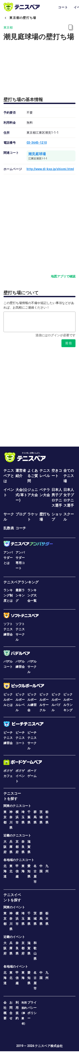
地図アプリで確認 (63, 276)
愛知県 (29, 871)
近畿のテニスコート (17, 835)
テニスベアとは (9, 475)
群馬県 (35, 817)
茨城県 (41, 817)
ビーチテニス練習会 (8, 738)
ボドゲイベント (20, 776)
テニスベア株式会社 (49, 1046)
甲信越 (17, 871)
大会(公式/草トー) (21, 495)
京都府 (17, 847)
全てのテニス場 (68, 475)
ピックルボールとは (8, 700)
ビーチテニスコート (20, 738)
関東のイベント (14, 907)
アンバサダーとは (8, 558)
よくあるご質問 (32, 475)
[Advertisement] (39, 393)
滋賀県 (29, 847)
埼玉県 (23, 817)
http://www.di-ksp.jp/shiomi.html (50, 169)
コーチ (21, 528)
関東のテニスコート (17, 805)
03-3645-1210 (37, 142)
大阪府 (5, 847)
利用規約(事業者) (24, 1013)
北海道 (5, 871)
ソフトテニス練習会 (8, 629)
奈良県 (23, 847)
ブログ (21, 514)
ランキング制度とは (8, 595)
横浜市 (17, 817)
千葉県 (29, 817)
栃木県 (46, 817)
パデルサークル (32, 667)
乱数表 (9, 528)
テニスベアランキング (21, 582)
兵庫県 (11, 847)
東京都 (5, 817)
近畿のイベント (14, 937)
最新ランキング (20, 595)
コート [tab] (63, 7)
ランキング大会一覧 (32, 595)
